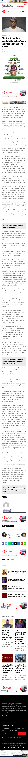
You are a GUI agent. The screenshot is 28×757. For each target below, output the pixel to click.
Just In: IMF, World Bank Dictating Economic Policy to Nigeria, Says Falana (17, 573)
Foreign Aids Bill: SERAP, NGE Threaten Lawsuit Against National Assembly (17, 596)
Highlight (4, 35)
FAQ (18, 747)
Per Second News (8, 50)
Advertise (13, 747)
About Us (6, 747)
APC (4, 525)
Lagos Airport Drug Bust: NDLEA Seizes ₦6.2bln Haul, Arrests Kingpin (20, 668)
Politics (9, 35)
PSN (20, 745)
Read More (4, 715)
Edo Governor (10, 525)
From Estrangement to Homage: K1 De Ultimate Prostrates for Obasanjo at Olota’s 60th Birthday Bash (17, 581)
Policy (22, 747)
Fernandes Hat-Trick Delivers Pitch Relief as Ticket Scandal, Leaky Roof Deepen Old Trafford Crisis (17, 589)
